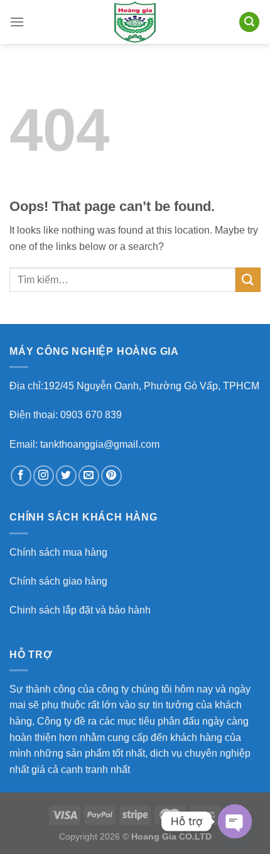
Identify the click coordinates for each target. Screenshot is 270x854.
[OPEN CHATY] (235, 821)
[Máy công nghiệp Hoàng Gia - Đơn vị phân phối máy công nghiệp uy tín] (135, 22)
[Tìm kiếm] (249, 22)
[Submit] (248, 280)
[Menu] (16, 21)
